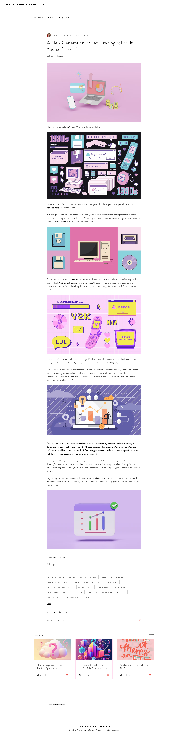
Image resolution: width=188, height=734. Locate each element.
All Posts (38, 17)
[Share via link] (66, 612)
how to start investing (71, 582)
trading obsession (112, 582)
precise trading (91, 592)
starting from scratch (85, 587)
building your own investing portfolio (61, 587)
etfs (64, 592)
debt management (117, 577)
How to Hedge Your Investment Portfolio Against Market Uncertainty (51, 666)
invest (51, 17)
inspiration (64, 17)
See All (151, 634)
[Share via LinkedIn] (60, 612)
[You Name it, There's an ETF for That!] (135, 649)
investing (103, 577)
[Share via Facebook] (48, 612)
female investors (54, 582)
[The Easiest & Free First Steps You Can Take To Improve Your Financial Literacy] (94, 649)
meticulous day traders (71, 597)
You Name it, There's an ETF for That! (134, 666)
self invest (71, 577)
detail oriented (53, 597)
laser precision (53, 592)
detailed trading (106, 592)
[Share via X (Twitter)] (54, 612)
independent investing (56, 577)
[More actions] (139, 35)
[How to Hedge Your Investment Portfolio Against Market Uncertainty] (52, 649)
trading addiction (76, 592)
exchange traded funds (88, 577)
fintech (86, 597)
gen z (99, 582)
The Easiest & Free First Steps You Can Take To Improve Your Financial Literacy (93, 666)
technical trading (120, 587)
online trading (88, 582)
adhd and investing (103, 587)
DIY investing (121, 592)
